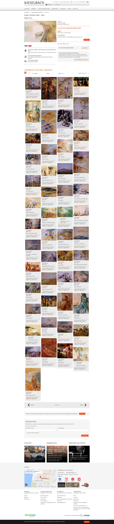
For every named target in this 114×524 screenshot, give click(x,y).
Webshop (33, 8)
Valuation (63, 8)
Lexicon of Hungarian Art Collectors (65, 499)
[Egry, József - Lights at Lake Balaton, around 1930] (81, 210)
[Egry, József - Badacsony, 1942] (49, 149)
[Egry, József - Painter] (65, 88)
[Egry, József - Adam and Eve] (49, 88)
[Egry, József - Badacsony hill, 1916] (65, 168)
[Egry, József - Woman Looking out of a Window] (33, 83)
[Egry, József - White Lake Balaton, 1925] (33, 330)
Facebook (60, 481)
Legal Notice (76, 499)
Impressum (76, 500)
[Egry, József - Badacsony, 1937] (65, 146)
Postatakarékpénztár (61, 502)
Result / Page (81, 73)
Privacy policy (35, 432)
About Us (75, 497)
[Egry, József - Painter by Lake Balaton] (81, 354)
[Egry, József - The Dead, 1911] (81, 82)
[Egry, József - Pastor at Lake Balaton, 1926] (33, 224)
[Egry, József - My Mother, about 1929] (65, 302)
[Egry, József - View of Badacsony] (33, 181)
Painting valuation (44, 495)
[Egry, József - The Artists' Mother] (65, 119)
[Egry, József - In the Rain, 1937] (33, 309)
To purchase (43, 499)
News (75, 495)
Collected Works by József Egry (37, 12)
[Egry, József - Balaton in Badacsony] (33, 202)
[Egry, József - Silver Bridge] (49, 322)
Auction (25, 495)
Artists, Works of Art (44, 8)
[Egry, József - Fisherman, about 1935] (81, 108)
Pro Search (59, 500)
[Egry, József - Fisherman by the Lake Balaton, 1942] (65, 212)
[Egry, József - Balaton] (49, 192)
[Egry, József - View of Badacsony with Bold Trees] (81, 189)
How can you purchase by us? (80, 505)
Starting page (26, 12)
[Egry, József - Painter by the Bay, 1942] (33, 379)
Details (63, 521)
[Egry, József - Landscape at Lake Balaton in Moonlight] (33, 245)
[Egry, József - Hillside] (65, 276)
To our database (44, 500)
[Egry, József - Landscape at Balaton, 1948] (65, 234)
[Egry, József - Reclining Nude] (49, 347)
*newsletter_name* (30, 428)
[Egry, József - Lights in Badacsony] (33, 351)
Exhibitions (55, 8)
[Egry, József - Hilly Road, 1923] (33, 287)
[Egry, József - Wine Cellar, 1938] (81, 276)
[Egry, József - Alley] (65, 327)
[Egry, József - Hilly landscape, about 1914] (49, 278)
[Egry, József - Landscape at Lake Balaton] (81, 233)
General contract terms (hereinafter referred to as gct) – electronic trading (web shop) (82, 508)
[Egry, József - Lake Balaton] (65, 190)
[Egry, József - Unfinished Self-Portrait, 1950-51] (49, 256)
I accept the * (33, 432)
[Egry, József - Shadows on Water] (49, 121)
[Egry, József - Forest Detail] (49, 301)
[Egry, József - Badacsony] (81, 135)
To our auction (44, 497)
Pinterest (73, 481)
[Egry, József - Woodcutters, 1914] (81, 330)
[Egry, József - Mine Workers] (65, 256)
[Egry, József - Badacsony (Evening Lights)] (81, 162)
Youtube (79, 481)
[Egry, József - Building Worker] (81, 303)
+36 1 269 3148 (61, 472)
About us (75, 8)
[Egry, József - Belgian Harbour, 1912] (33, 267)
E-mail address (61, 428)
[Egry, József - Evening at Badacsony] (33, 159)
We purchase (27, 499)
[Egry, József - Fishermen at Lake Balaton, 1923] (49, 212)
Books (69, 8)
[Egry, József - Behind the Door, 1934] (33, 111)
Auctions (26, 8)
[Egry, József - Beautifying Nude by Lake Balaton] (81, 255)
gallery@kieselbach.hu (71, 472)
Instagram (66, 481)
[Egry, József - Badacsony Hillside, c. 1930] (49, 170)
